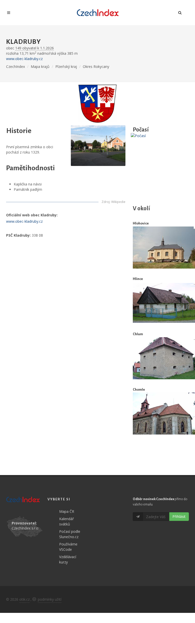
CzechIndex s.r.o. (25, 528)
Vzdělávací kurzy (67, 559)
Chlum (138, 334)
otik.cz (24, 599)
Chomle (139, 389)
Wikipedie (118, 202)
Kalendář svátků (66, 521)
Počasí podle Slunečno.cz (69, 534)
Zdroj (106, 202)
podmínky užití (49, 599)
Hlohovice (141, 223)
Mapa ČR (66, 511)
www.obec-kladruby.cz (24, 58)
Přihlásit (179, 516)
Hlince (138, 279)
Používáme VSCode (68, 547)
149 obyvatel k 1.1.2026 (34, 48)
